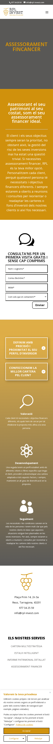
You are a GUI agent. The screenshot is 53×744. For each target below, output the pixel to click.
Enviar (40, 305)
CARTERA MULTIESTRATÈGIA (26, 646)
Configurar (14, 738)
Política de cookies (24, 724)
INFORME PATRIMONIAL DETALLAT (26, 659)
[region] (26, 717)
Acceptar (26, 730)
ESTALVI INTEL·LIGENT (26, 653)
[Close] (50, 692)
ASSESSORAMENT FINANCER (26, 666)
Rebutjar (38, 738)
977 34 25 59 (16, 2)
